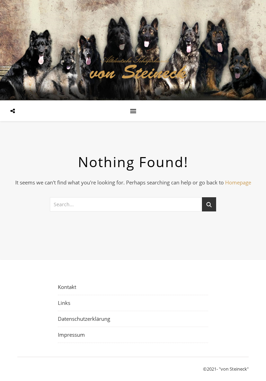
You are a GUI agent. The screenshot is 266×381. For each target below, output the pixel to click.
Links (64, 302)
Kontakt (67, 286)
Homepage (238, 182)
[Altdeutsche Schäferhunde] (133, 49)
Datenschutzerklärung (84, 318)
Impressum (71, 334)
